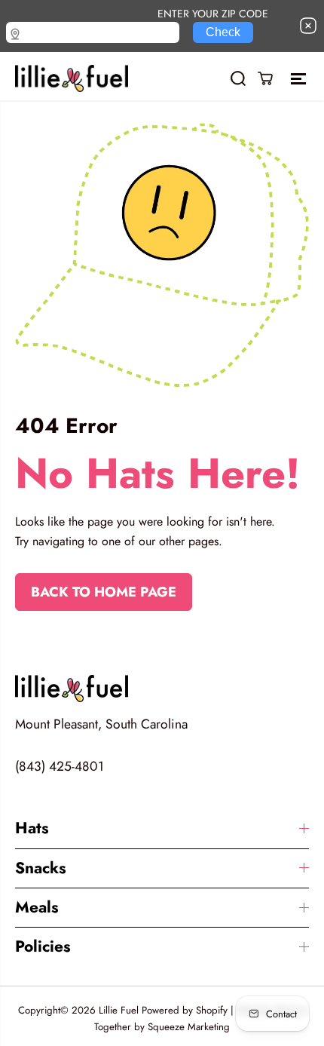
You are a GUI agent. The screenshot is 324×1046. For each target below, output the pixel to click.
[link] (162, 688)
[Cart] (265, 78)
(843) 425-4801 (59, 766)
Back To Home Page (103, 592)
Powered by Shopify (185, 1010)
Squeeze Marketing (189, 1027)
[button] (300, 78)
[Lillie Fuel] (71, 78)
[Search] (238, 78)
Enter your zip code (212, 13)
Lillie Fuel (119, 1010)
